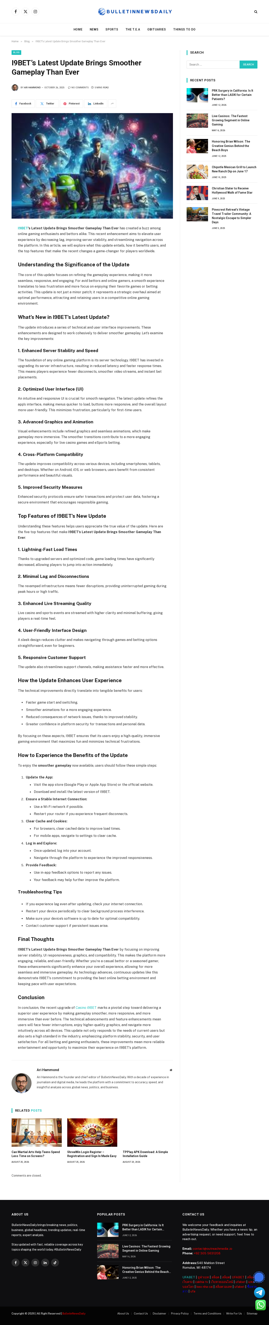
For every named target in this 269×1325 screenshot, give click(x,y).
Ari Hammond (32, 87)
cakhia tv (201, 1282)
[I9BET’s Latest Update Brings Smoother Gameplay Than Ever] (92, 166)
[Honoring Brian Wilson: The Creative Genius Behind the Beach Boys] (197, 146)
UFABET (188, 1277)
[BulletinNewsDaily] (134, 11)
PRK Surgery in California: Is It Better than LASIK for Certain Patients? (232, 95)
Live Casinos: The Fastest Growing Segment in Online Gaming (230, 120)
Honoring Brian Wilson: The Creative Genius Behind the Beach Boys (231, 146)
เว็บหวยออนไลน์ (222, 1282)
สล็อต (215, 1277)
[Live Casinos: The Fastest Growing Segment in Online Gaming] (197, 121)
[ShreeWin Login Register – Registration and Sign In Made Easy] (92, 1132)
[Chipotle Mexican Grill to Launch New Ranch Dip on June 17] (197, 172)
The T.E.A (132, 29)
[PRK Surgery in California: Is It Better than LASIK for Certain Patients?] (197, 95)
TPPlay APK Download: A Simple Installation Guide (145, 1154)
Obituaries (156, 29)
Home (78, 29)
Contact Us (141, 1313)
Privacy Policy (180, 1313)
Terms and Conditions (207, 1313)
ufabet (240, 1282)
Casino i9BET (86, 1008)
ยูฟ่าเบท (203, 1277)
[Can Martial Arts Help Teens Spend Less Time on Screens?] (37, 1132)
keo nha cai (204, 1286)
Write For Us (234, 1313)
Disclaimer (159, 1313)
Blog (16, 52)
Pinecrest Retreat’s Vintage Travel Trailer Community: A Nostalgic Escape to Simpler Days (231, 216)
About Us (123, 1313)
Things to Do (184, 29)
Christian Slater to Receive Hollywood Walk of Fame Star (232, 190)
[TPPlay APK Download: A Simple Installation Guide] (148, 1132)
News (94, 29)
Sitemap (252, 1313)
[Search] (255, 11)
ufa (192, 1291)
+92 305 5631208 (207, 1253)
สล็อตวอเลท (223, 1286)
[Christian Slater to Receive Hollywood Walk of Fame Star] (197, 193)
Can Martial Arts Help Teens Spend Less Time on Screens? (36, 1154)
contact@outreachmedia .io (212, 1248)
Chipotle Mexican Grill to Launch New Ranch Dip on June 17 (234, 169)
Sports (111, 29)
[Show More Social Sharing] (112, 103)
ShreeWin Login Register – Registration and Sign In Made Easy (91, 1154)
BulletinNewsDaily (74, 1313)
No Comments (80, 87)
